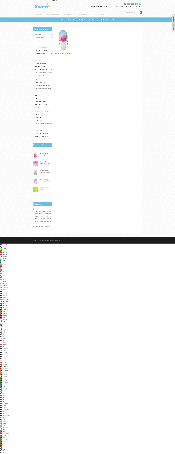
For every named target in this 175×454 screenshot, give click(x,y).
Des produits (71, 19)
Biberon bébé (82, 19)
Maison (62, 19)
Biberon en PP (93, 19)
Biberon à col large (107, 19)
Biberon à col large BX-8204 (63, 53)
